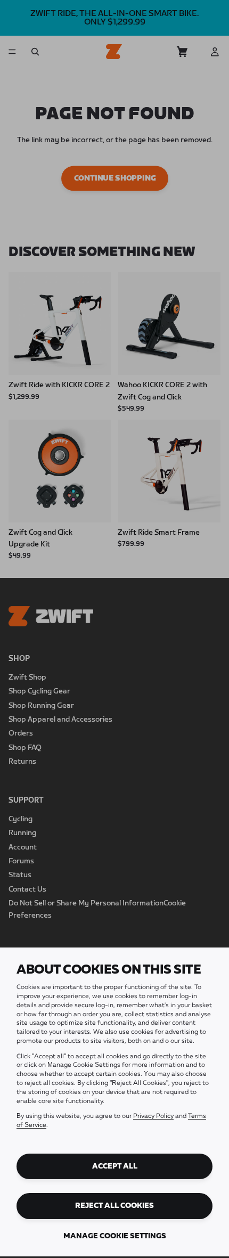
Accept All (114, 1166)
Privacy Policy (153, 1116)
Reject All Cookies (114, 1206)
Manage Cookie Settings (114, 1236)
